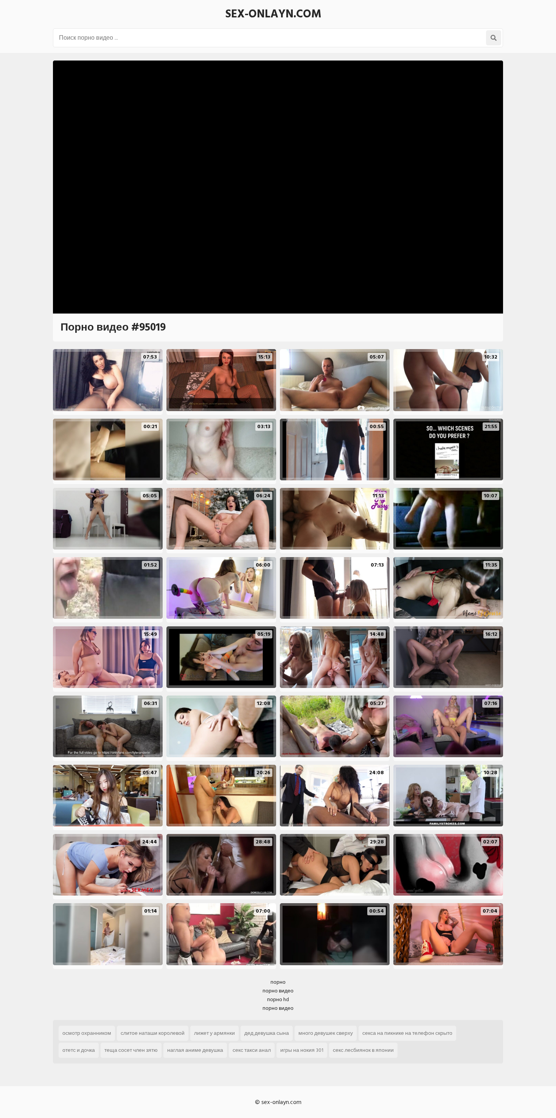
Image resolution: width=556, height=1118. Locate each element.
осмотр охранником (86, 1033)
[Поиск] (493, 37)
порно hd (278, 999)
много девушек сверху (325, 1033)
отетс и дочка (78, 1050)
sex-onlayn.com (273, 14)
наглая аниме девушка (195, 1050)
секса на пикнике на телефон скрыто (407, 1033)
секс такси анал (252, 1050)
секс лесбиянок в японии (363, 1050)
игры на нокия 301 (301, 1050)
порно (278, 982)
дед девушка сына (266, 1033)
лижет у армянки (214, 1033)
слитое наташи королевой (153, 1033)
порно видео (278, 990)
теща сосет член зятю (131, 1050)
